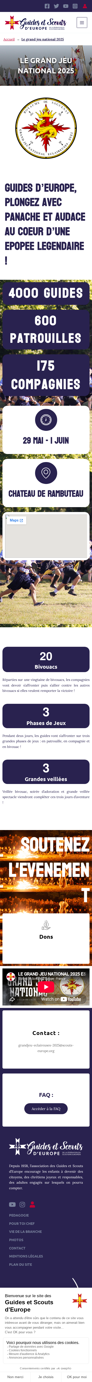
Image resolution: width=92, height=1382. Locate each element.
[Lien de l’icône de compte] (85, 6)
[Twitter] (56, 6)
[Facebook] (47, 6)
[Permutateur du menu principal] (82, 22)
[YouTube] (65, 6)
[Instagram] (75, 6)
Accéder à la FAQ (46, 1108)
